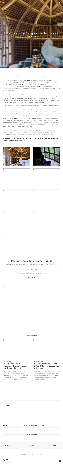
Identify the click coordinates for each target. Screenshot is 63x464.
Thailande (10, 382)
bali (5, 253)
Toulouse (48, 382)
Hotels (40, 382)
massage (22, 253)
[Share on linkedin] (31, 398)
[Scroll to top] (60, 461)
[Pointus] (6, 3)
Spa (34, 39)
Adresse (6, 138)
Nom (5, 425)
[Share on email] (39, 398)
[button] (59, 3)
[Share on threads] (27, 398)
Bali (36, 39)
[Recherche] (52, 3)
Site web (44, 425)
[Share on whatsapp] (33, 398)
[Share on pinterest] (29, 398)
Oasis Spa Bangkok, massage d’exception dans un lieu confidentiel (15, 366)
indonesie (16, 253)
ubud (31, 253)
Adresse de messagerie (30, 425)
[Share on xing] (37, 398)
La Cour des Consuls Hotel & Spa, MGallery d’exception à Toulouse (46, 366)
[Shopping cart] (55, 3)
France (36, 382)
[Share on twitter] (25, 398)
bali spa (10, 253)
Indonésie (29, 39)
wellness (37, 253)
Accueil (31, 445)
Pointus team (45, 39)
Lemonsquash (38, 454)
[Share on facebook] (23, 398)
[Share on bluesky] (35, 398)
